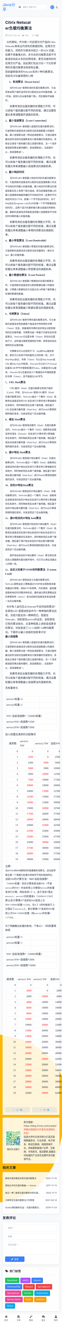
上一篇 (19, 1109)
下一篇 (46, 1109)
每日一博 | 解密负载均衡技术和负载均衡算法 (22, 1192)
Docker (27, 1293)
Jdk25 (25, 1280)
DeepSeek (12, 1280)
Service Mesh (14, 1299)
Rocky (10, 1305)
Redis (28, 1299)
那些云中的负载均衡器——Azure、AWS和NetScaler (21, 1185)
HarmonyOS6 (13, 1286)
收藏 (37, 35)
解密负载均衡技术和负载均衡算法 (20, 1178)
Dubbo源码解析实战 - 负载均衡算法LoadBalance (22, 1207)
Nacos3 (29, 1286)
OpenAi (37, 1280)
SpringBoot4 (44, 1286)
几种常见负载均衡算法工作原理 (19, 1200)
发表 (16, 1259)
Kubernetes (42, 1293)
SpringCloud (13, 1293)
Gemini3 (40, 1299)
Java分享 (9, 7)
